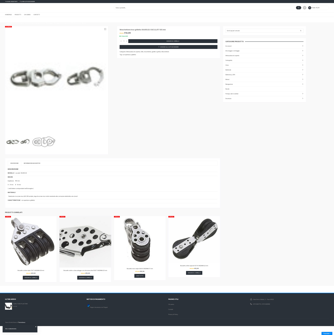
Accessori (228, 46)
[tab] (14, 163)
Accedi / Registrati (11, 1)
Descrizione (14, 163)
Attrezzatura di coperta (17, 19)
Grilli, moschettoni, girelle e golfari (35, 19)
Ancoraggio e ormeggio (232, 51)
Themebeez (21, 322)
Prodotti (18, 14)
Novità (227, 89)
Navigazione (229, 84)
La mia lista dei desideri (28, 1)
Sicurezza (228, 98)
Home (8, 19)
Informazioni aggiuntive (32, 163)
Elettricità (228, 70)
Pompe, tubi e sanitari (231, 94)
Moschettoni (49, 19)
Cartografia (228, 60)
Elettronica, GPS (230, 74)
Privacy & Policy (173, 314)
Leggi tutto (139, 275)
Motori (227, 79)
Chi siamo (27, 14)
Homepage (8, 14)
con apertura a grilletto (129, 54)
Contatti (36, 14)
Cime (227, 65)
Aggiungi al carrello (172, 41)
